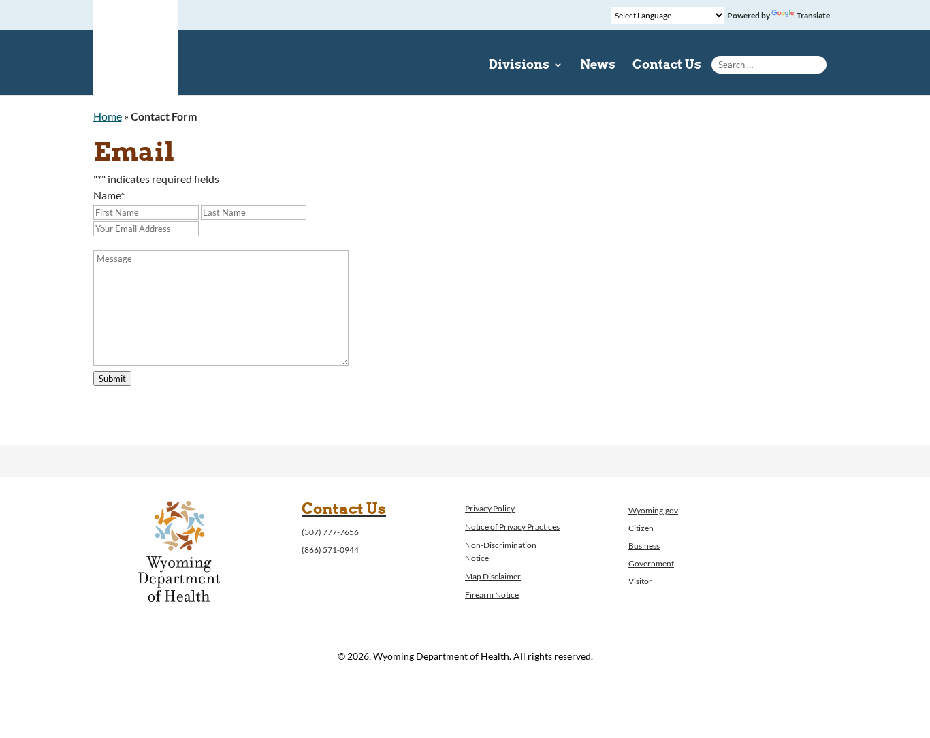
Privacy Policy (490, 508)
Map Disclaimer (493, 576)
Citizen (641, 528)
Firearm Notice (492, 595)
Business (644, 546)
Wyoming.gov (653, 510)
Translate (813, 15)
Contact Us (666, 65)
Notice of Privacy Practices (512, 527)
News (597, 65)
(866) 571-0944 (330, 550)
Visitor (640, 581)
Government (651, 563)
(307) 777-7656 (330, 532)
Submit (112, 378)
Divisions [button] (519, 65)
